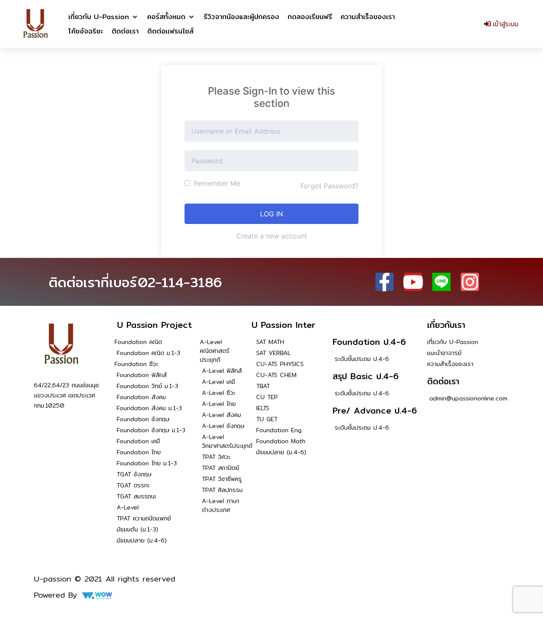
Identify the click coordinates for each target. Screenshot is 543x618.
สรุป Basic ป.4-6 (366, 376)
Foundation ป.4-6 (369, 341)
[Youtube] (413, 282)
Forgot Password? (329, 186)
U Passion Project (154, 324)
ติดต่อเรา (443, 381)
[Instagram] (470, 282)
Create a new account (271, 236)
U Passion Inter (283, 324)
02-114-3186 (180, 282)
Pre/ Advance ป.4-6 (375, 410)
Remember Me (216, 183)
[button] (103, 17)
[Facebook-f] (384, 282)
